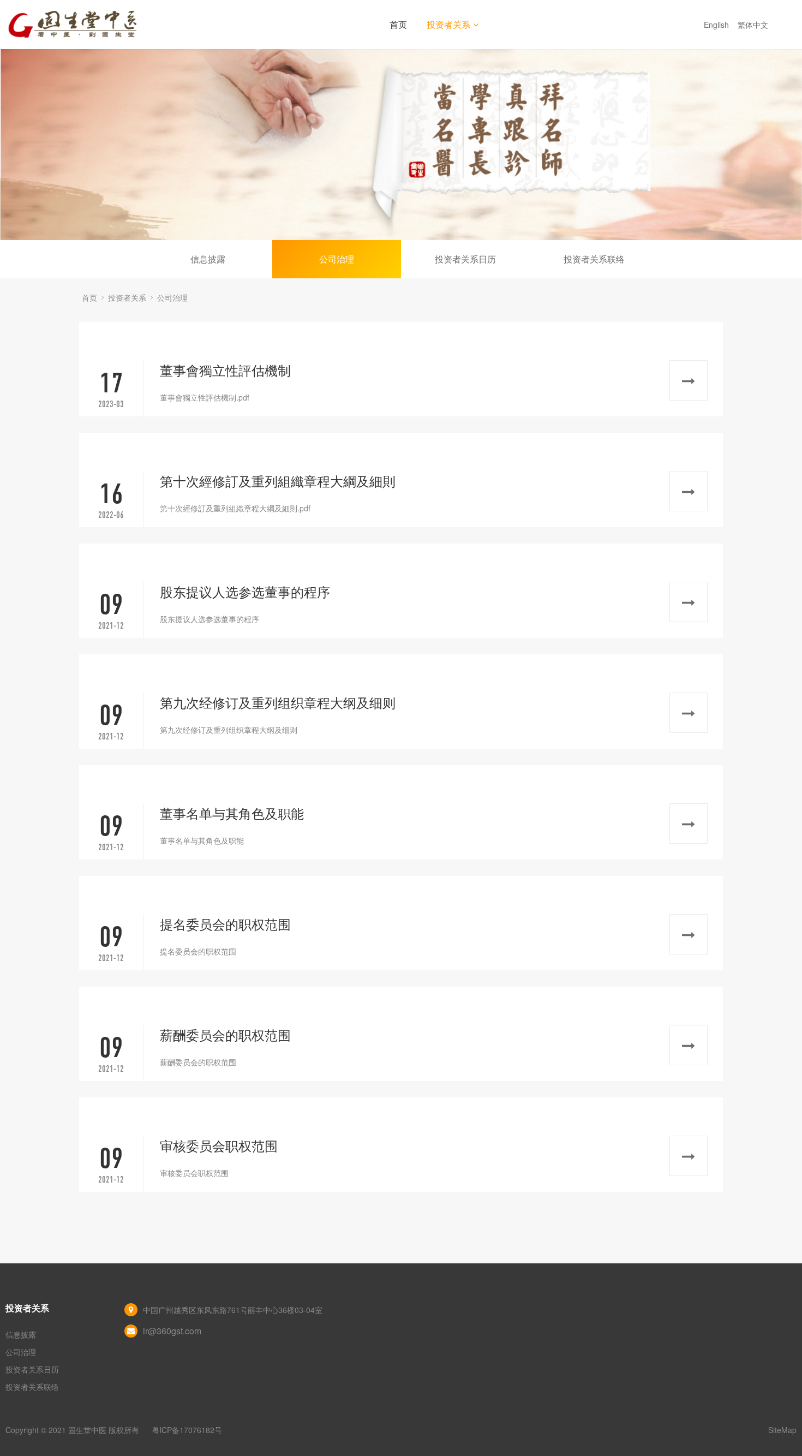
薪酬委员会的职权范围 (225, 1034)
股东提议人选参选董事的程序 (245, 591)
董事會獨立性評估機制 (225, 369)
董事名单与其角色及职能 (232, 812)
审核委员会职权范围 (219, 1145)
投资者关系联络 (594, 259)
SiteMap (782, 1429)
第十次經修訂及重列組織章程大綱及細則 (278, 480)
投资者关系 (448, 24)
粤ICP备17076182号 (187, 1429)
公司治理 (336, 259)
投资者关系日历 (465, 259)
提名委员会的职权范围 (225, 923)
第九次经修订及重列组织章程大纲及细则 (278, 702)
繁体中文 (754, 24)
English (717, 24)
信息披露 (207, 259)
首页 (398, 24)
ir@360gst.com (172, 1330)
